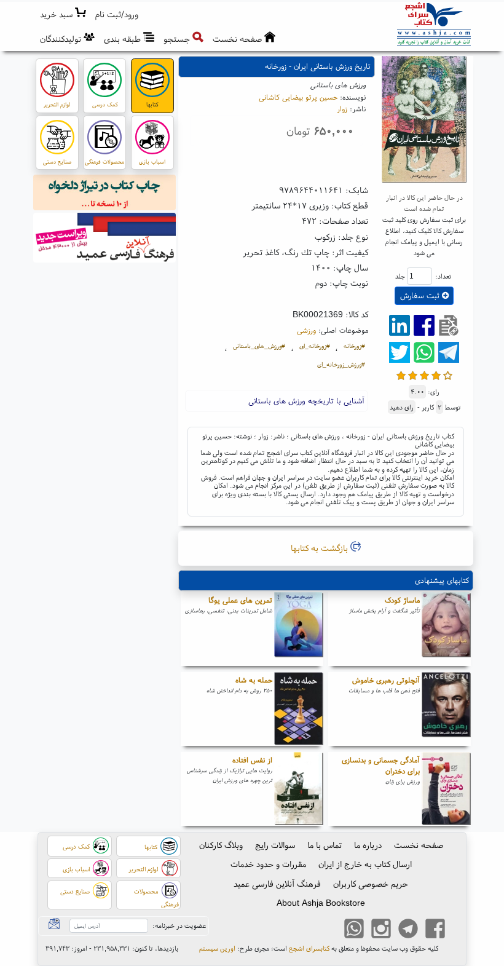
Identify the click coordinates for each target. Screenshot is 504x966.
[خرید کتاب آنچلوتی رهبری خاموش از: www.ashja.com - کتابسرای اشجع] (446, 709)
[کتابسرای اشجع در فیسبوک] (435, 930)
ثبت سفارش (421, 295)
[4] (436, 374)
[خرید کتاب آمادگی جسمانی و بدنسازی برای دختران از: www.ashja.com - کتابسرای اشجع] (446, 789)
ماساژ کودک (402, 600)
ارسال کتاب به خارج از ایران (365, 864)
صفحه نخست (418, 845)
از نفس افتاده (252, 759)
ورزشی (306, 330)
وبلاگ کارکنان (221, 845)
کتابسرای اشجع (309, 948)
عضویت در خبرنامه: (179, 925)
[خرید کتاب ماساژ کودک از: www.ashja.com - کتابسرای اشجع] (446, 629)
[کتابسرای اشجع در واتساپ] (354, 930)
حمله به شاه (253, 680)
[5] (447, 374)
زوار (342, 108)
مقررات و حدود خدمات (268, 864)
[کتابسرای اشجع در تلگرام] (408, 930)
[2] (412, 374)
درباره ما (368, 845)
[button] (117, 14)
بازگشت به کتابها (320, 548)
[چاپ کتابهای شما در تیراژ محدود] (104, 194)
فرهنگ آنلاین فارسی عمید (277, 883)
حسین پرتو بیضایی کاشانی (298, 97)
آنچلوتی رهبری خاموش (386, 680)
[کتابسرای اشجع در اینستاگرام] (381, 930)
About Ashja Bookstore (321, 903)
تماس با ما (324, 845)
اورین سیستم (217, 948)
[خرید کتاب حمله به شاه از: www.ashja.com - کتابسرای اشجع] (298, 709)
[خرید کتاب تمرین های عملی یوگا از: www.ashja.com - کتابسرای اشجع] (298, 629)
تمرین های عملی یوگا (240, 600)
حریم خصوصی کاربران (370, 883)
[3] (424, 374)
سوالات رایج (275, 845)
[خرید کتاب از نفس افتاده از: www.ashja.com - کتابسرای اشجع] (298, 789)
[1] (401, 374)
